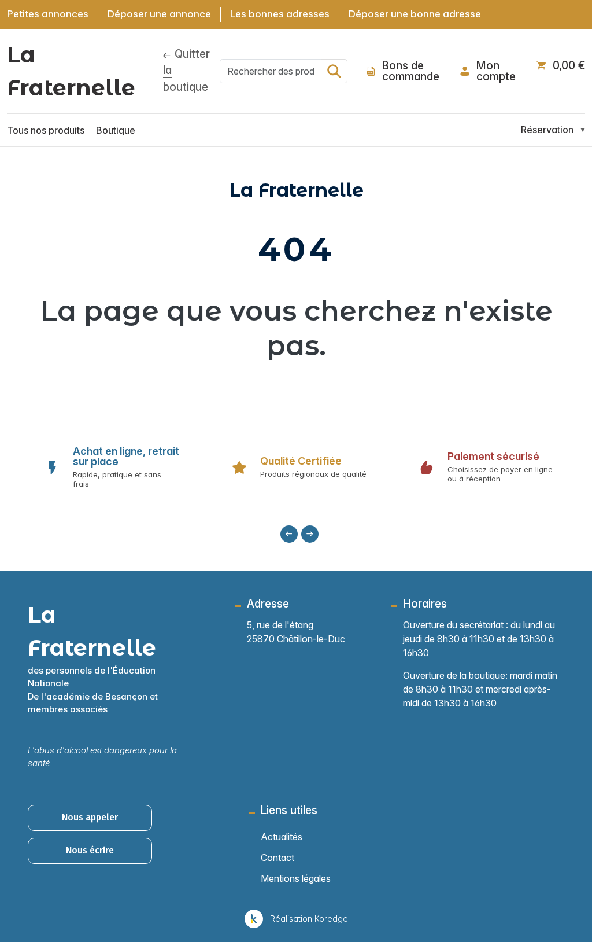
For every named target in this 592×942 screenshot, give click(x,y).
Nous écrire (90, 850)
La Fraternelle (71, 71)
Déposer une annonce (159, 14)
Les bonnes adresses (280, 14)
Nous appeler (90, 817)
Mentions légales (296, 878)
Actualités (281, 836)
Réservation (547, 129)
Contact (277, 857)
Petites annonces (47, 14)
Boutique (115, 130)
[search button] (334, 71)
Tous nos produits (45, 130)
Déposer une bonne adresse (415, 14)
